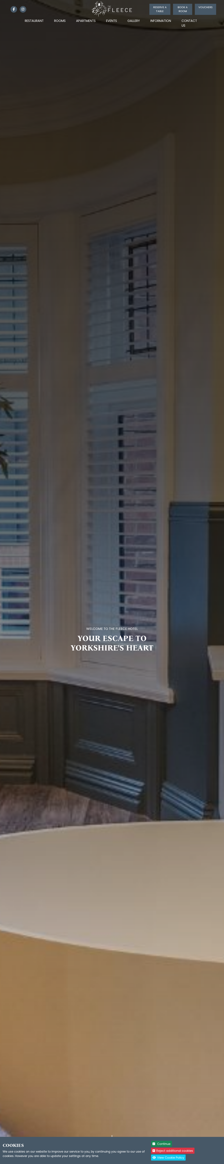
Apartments (86, 21)
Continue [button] (163, 1144)
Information (160, 21)
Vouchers (205, 7)
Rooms (60, 21)
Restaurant (34, 21)
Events (111, 21)
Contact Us (189, 23)
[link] (12, 9)
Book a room (183, 9)
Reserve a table (160, 9)
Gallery (133, 21)
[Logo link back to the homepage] (112, 9)
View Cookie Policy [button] (170, 1158)
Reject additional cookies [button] (174, 1151)
